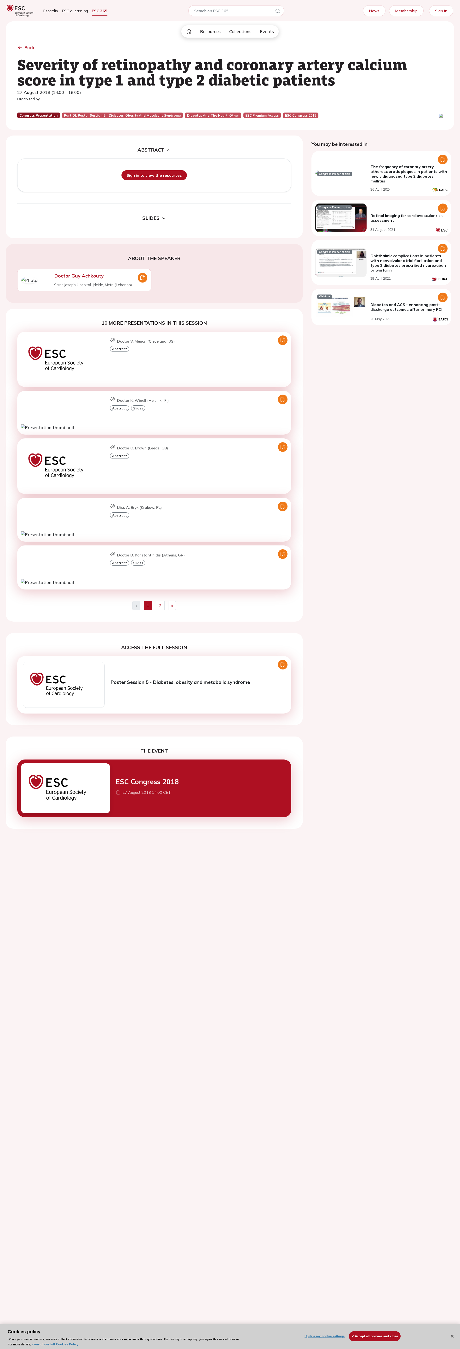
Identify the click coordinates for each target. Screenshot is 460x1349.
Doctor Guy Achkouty (79, 276)
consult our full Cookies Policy (55, 1344)
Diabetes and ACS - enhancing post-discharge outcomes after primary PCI (406, 307)
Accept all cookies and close (376, 1336)
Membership (406, 10)
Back (29, 47)
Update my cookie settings (325, 1336)
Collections (240, 31)
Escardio (50, 10)
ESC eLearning (75, 10)
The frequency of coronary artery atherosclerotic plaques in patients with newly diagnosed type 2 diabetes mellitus (408, 173)
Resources (210, 31)
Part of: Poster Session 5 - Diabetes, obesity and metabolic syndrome (122, 115)
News (374, 10)
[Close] (452, 1336)
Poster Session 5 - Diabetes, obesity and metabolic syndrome (180, 682)
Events (267, 31)
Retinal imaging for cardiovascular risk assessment (406, 218)
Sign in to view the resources (154, 175)
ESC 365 (99, 10)
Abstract (119, 349)
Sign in (441, 10)
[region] (230, 1336)
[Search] (278, 11)
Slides (138, 408)
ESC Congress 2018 (147, 781)
